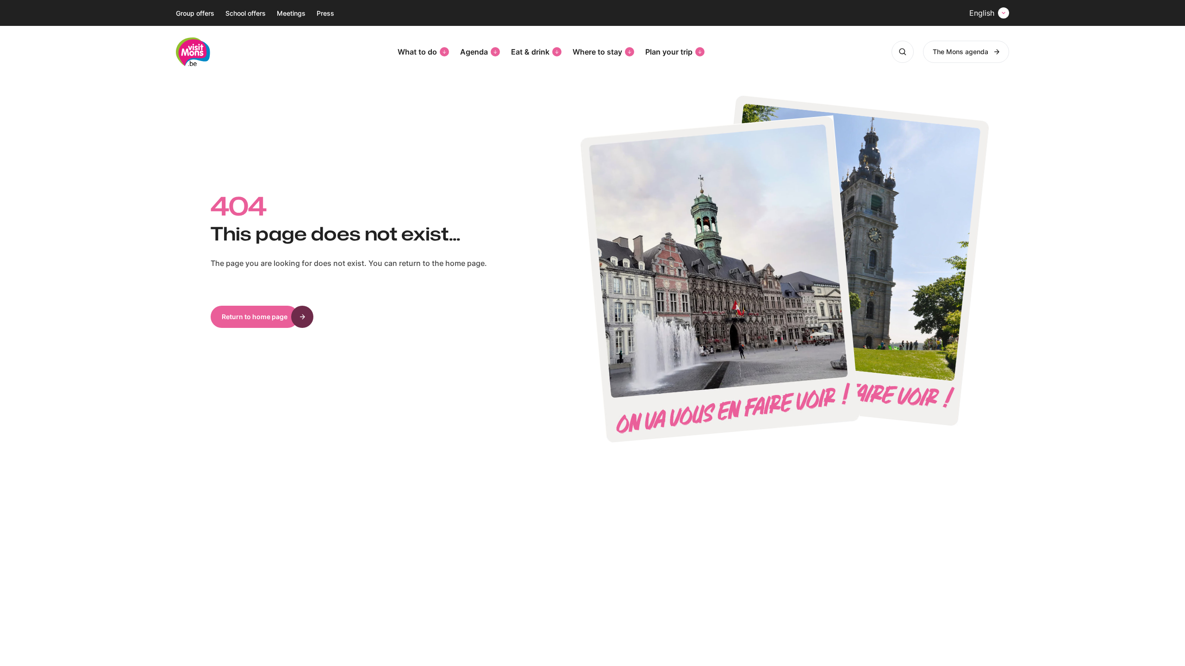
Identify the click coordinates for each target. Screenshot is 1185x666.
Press (325, 13)
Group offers (195, 13)
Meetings (291, 13)
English (981, 13)
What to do (417, 51)
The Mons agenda (960, 52)
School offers (245, 13)
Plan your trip (668, 51)
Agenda (474, 51)
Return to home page (254, 317)
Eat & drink (530, 51)
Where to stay (597, 51)
